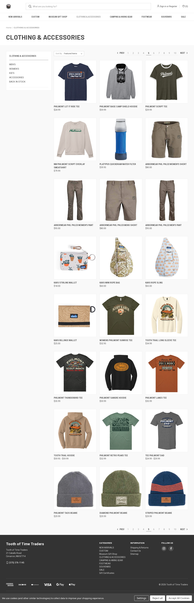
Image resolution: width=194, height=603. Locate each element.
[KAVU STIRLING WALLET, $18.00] (75, 258)
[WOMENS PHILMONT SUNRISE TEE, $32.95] (121, 315)
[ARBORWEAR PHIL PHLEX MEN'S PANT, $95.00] (166, 200)
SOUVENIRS (166, 17)
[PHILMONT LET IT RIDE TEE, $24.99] (75, 82)
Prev (121, 53)
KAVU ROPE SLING (154, 282)
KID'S (11, 73)
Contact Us (135, 551)
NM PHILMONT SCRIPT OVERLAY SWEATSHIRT (69, 166)
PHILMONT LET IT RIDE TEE (67, 106)
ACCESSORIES (16, 77)
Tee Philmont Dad (154, 455)
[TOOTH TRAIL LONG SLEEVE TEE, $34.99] (166, 315)
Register (173, 6)
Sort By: (59, 53)
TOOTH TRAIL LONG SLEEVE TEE (160, 340)
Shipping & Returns (139, 547)
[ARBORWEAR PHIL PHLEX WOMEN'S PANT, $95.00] (75, 200)
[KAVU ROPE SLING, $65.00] (166, 258)
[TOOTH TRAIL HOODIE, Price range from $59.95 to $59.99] (75, 431)
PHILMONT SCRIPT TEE (156, 106)
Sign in (163, 6)
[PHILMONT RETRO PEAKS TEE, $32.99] (121, 431)
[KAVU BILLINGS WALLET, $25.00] (75, 315)
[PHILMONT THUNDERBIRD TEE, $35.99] (75, 373)
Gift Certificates (106, 573)
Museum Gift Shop (58, 17)
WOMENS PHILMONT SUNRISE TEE (116, 340)
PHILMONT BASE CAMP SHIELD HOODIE (118, 106)
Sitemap (134, 554)
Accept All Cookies (179, 598)
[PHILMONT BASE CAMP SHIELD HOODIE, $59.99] (121, 82)
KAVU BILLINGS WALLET (65, 340)
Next (183, 53)
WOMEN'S (14, 68)
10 (175, 53)
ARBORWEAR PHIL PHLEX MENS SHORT (118, 225)
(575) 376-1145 (16, 562)
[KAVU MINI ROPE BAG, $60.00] (121, 258)
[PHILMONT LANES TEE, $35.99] (166, 373)
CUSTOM (35, 17)
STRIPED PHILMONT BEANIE (158, 513)
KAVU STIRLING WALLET (65, 282)
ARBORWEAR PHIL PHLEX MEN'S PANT (163, 225)
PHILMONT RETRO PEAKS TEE (114, 455)
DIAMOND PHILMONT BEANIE (113, 513)
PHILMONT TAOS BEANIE (65, 513)
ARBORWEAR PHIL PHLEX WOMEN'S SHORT (166, 164)
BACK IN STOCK (17, 81)
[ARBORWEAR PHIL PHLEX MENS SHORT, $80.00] (121, 200)
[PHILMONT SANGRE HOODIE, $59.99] (121, 373)
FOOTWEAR (147, 17)
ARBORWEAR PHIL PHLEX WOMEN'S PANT (73, 225)
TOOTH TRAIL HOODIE (64, 455)
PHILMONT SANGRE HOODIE (113, 397)
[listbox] (74, 53)
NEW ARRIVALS (15, 17)
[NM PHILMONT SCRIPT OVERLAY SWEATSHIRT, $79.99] (75, 139)
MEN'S (12, 64)
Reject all (157, 598)
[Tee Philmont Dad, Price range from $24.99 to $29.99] (166, 431)
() (186, 6)
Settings (141, 598)
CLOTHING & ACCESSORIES (88, 17)
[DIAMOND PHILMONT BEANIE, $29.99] (121, 488)
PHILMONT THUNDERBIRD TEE (68, 397)
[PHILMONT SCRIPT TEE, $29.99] (166, 82)
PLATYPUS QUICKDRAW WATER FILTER (118, 164)
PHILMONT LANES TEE (156, 397)
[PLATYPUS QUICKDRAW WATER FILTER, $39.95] (121, 139)
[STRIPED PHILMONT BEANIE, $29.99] (166, 488)
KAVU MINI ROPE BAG (110, 282)
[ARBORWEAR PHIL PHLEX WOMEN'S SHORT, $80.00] (166, 139)
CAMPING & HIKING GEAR (121, 17)
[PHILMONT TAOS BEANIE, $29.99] (75, 488)
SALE (183, 17)
